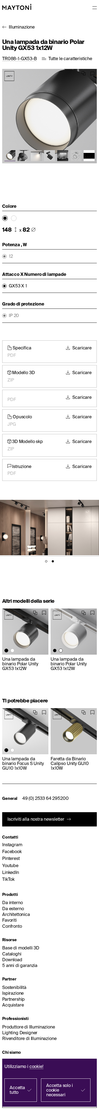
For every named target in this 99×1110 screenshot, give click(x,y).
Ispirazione (13, 993)
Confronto (12, 926)
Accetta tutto (17, 1090)
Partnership (13, 999)
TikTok (8, 879)
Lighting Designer (19, 1032)
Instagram (12, 844)
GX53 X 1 (18, 286)
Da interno (12, 902)
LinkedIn (10, 872)
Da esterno (13, 908)
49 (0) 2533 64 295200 (45, 798)
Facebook (12, 851)
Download (12, 959)
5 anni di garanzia (19, 965)
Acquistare (13, 1004)
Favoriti (9, 920)
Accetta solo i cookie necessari (59, 1090)
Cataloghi (11, 953)
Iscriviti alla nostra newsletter (35, 819)
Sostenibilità (14, 987)
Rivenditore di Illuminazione (29, 1038)
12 (11, 256)
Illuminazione (22, 26)
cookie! (36, 1066)
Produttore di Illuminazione (28, 1026)
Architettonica (16, 914)
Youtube (10, 865)
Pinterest (11, 858)
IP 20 (14, 315)
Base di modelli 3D (20, 947)
